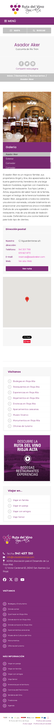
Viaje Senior (19, 517)
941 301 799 (25, 249)
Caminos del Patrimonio (18, 690)
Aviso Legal (27, 724)
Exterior (10, 158)
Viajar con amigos (22, 511)
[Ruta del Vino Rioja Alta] (27, 8)
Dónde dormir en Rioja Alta (19, 619)
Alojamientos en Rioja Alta (26, 398)
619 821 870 (25, 253)
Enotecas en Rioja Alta (24, 403)
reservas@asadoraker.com (32, 257)
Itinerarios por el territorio (18, 684)
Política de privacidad (42, 724)
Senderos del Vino (15, 695)
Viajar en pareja (20, 506)
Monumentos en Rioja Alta (26, 420)
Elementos (21, 75)
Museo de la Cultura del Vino (19, 635)
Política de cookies (43, 721)
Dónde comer (13, 609)
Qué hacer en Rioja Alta (18, 614)
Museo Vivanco (20, 415)
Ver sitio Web (25, 261)
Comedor (10, 163)
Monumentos (13, 640)
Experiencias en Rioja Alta (26, 392)
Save (28, 341)
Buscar (40, 30)
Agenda (11, 705)
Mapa (17, 30)
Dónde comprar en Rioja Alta (20, 625)
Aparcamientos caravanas (26, 409)
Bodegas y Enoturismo (17, 604)
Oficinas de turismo (23, 426)
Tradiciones (12, 700)
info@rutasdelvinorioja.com (20, 557)
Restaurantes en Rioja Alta (26, 387)
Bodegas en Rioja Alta (24, 381)
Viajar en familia (21, 500)
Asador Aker (12, 154)
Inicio (10, 75)
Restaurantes (37, 75)
